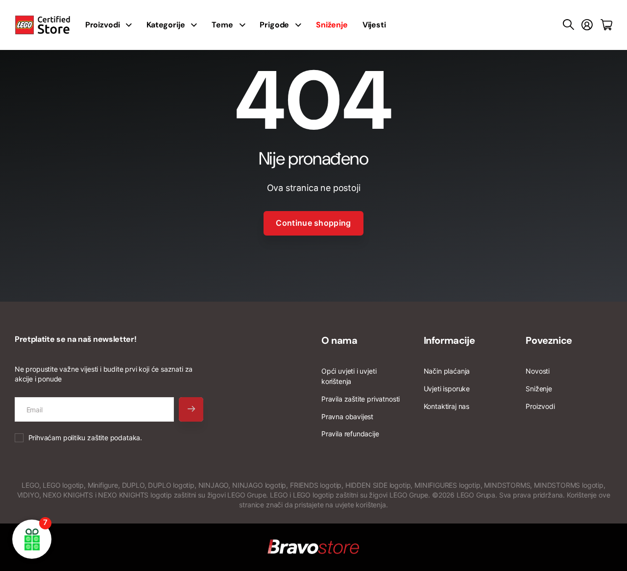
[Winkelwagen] (606, 25)
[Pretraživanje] (568, 25)
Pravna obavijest (347, 416)
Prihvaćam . (85, 437)
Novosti (538, 371)
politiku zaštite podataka (102, 437)
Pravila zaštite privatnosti (360, 399)
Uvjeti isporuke (447, 388)
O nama (339, 340)
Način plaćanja (447, 371)
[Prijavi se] (587, 25)
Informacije (449, 340)
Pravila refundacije (350, 433)
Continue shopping (313, 223)
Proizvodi (540, 406)
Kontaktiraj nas (446, 406)
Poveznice (549, 340)
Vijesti (374, 25)
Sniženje (539, 388)
